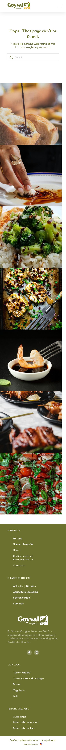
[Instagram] (36, 652)
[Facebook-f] (29, 652)
